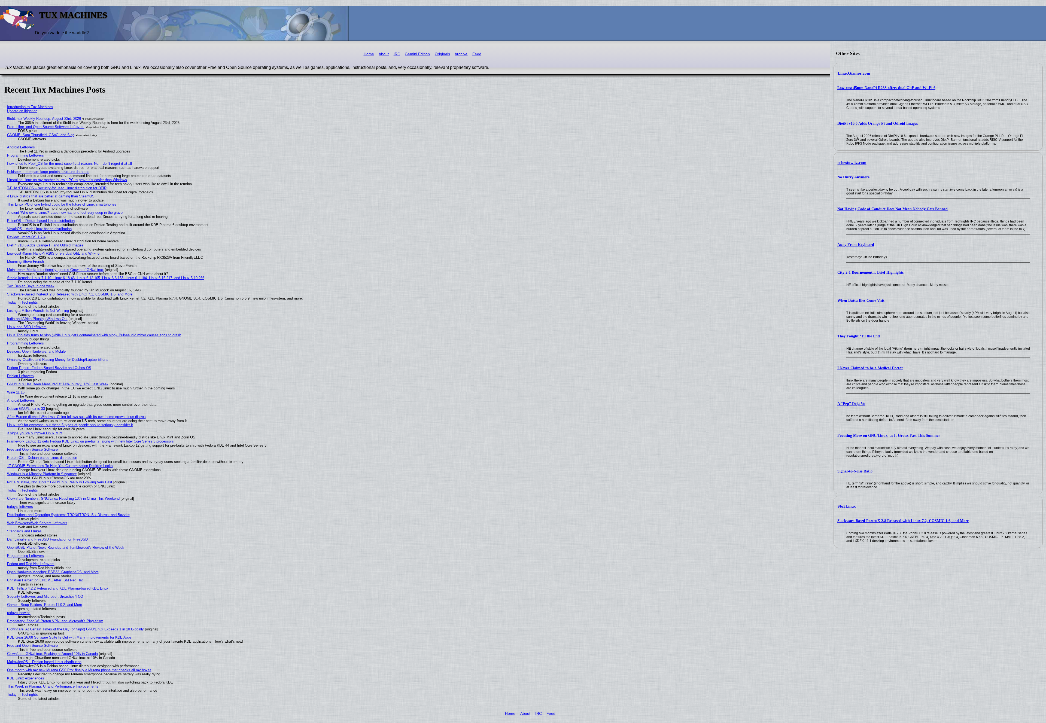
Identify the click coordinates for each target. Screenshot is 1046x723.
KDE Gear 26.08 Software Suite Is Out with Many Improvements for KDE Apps (69, 637)
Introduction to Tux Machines (30, 107)
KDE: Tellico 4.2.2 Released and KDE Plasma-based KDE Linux (57, 588)
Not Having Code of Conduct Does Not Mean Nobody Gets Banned (892, 209)
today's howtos (19, 613)
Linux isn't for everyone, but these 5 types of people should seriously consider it (70, 425)
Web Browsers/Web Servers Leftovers (37, 523)
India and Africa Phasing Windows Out (37, 319)
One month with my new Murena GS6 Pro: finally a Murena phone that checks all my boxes (79, 670)
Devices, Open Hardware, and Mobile (36, 351)
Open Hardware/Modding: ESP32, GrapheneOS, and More (53, 572)
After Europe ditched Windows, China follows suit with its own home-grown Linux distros (76, 417)
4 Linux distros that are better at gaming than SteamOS (51, 196)
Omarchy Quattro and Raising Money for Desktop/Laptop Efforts (57, 360)
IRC (397, 54)
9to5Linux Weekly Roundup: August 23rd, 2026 (44, 119)
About (384, 54)
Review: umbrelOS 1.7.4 (26, 237)
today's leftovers (20, 507)
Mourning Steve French (25, 262)
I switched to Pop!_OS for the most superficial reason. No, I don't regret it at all (69, 163)
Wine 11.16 (16, 392)
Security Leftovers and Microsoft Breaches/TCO (45, 596)
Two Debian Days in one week (30, 286)
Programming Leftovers (25, 155)
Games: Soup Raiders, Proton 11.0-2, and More (44, 605)
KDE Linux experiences (25, 678)
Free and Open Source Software (32, 449)
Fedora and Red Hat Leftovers (30, 564)
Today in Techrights (22, 302)
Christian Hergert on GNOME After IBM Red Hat (45, 580)
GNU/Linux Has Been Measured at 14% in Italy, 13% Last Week (57, 384)
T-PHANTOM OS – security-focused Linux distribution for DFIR (57, 188)
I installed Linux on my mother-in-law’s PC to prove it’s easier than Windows (67, 180)
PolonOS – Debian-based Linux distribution (41, 221)
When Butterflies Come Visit (860, 300)
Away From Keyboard (855, 245)
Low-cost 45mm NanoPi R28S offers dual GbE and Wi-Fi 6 (886, 88)
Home (369, 54)
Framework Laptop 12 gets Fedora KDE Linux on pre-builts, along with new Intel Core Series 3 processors (90, 441)
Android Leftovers (21, 147)
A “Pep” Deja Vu (851, 404)
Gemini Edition (417, 54)
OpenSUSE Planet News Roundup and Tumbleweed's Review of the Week (65, 547)
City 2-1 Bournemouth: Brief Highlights (870, 272)
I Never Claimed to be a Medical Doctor (870, 368)
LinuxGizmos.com (854, 73)
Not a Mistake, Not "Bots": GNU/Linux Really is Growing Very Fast (59, 482)
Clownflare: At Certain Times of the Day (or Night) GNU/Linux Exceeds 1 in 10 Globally (75, 629)
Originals (442, 54)
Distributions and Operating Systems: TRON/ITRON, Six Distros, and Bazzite (68, 515)
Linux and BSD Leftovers (27, 327)
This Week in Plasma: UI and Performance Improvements (52, 686)
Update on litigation (22, 111)
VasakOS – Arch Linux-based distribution (39, 229)
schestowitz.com (852, 162)
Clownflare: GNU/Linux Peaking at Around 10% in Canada (52, 654)
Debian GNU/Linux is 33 (26, 409)
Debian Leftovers (20, 376)
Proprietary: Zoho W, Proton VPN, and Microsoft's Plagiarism (55, 621)
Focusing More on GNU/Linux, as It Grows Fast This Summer (888, 436)
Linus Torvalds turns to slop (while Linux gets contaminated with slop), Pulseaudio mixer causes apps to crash (94, 335)
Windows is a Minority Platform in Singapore (42, 474)
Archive (461, 54)
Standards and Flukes (24, 531)
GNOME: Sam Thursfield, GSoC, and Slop (40, 135)
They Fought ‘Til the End (858, 336)
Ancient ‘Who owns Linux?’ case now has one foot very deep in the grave (65, 213)
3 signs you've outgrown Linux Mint (34, 433)
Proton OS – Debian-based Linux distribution (42, 458)
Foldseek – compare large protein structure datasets (48, 172)
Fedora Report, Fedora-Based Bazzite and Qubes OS (49, 368)
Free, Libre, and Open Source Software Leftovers (45, 127)
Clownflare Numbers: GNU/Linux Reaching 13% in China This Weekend (63, 498)
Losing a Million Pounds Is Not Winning (38, 311)
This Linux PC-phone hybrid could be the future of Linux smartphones (61, 204)
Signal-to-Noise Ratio (854, 471)
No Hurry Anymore (853, 177)
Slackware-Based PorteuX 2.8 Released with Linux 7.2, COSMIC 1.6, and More (903, 521)
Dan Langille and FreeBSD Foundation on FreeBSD (47, 539)
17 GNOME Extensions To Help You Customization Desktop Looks (60, 466)
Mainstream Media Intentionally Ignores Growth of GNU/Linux (55, 270)
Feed (476, 54)
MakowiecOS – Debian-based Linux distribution (44, 662)
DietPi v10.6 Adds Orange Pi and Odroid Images (877, 123)
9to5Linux (847, 506)
